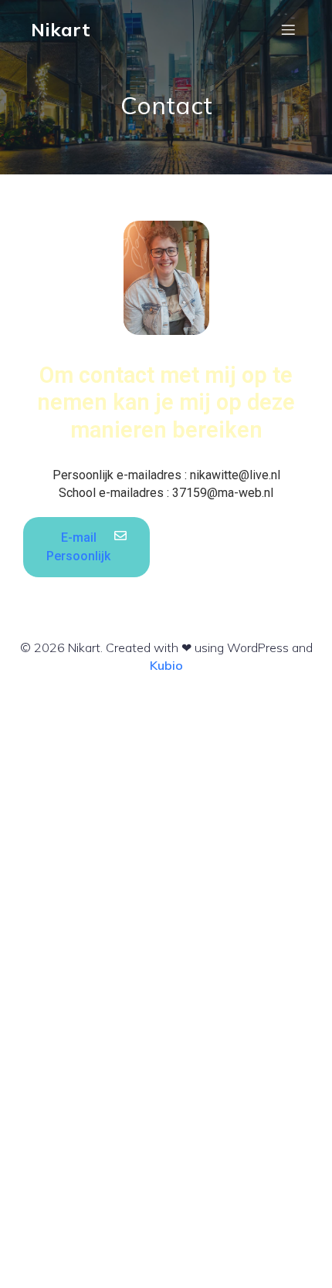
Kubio (166, 665)
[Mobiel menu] (288, 29)
